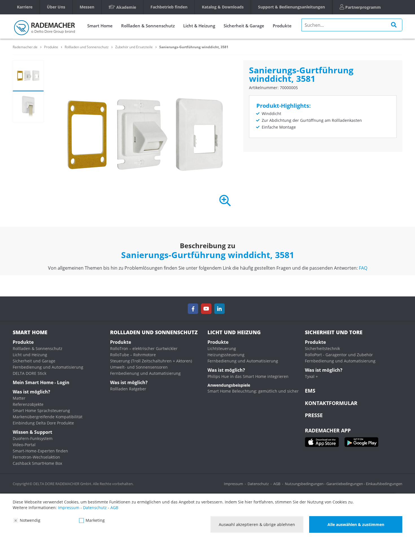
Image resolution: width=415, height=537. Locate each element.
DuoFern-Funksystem (33, 438)
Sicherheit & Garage (244, 25)
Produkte (282, 25)
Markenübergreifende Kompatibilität (47, 416)
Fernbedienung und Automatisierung (48, 367)
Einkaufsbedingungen (384, 483)
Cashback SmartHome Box (37, 463)
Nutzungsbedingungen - (305, 483)
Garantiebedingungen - (346, 483)
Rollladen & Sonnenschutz (148, 25)
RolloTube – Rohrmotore (133, 354)
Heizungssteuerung (225, 354)
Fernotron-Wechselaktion (36, 457)
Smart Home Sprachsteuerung (41, 410)
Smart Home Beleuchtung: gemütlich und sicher (253, 391)
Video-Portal (24, 444)
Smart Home (100, 25)
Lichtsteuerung (221, 348)
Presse (314, 415)
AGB (276, 483)
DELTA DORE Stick (29, 373)
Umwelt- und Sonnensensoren (139, 367)
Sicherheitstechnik (322, 348)
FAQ (363, 268)
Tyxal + (311, 376)
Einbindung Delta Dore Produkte (43, 423)
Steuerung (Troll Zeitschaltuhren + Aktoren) (151, 361)
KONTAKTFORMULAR (331, 403)
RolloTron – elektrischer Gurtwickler (144, 348)
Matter (19, 398)
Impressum (233, 483)
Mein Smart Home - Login (41, 382)
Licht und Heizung (30, 354)
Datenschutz (258, 483)
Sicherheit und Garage (34, 361)
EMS (310, 390)
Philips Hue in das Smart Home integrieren (248, 376)
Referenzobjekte (28, 404)
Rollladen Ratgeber (128, 388)
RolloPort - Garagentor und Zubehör (339, 354)
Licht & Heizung (199, 25)
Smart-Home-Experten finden (40, 451)
